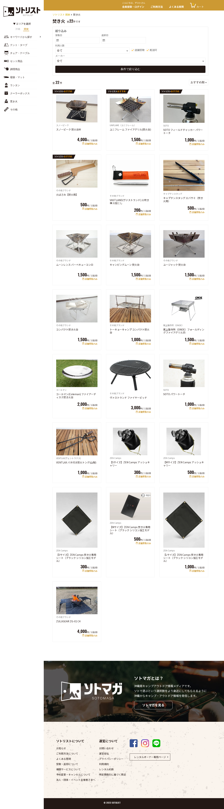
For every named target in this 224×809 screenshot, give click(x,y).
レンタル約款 (106, 769)
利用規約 (104, 764)
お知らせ (61, 748)
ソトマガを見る (153, 705)
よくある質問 (176, 6)
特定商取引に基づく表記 (112, 774)
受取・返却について (67, 764)
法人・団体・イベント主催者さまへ (75, 780)
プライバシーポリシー (111, 758)
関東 (26, 29)
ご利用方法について (67, 753)
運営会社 (104, 753)
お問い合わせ (106, 748)
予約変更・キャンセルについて (73, 774)
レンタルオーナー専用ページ (150, 757)
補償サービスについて (68, 769)
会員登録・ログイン (133, 5)
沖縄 (17, 29)
